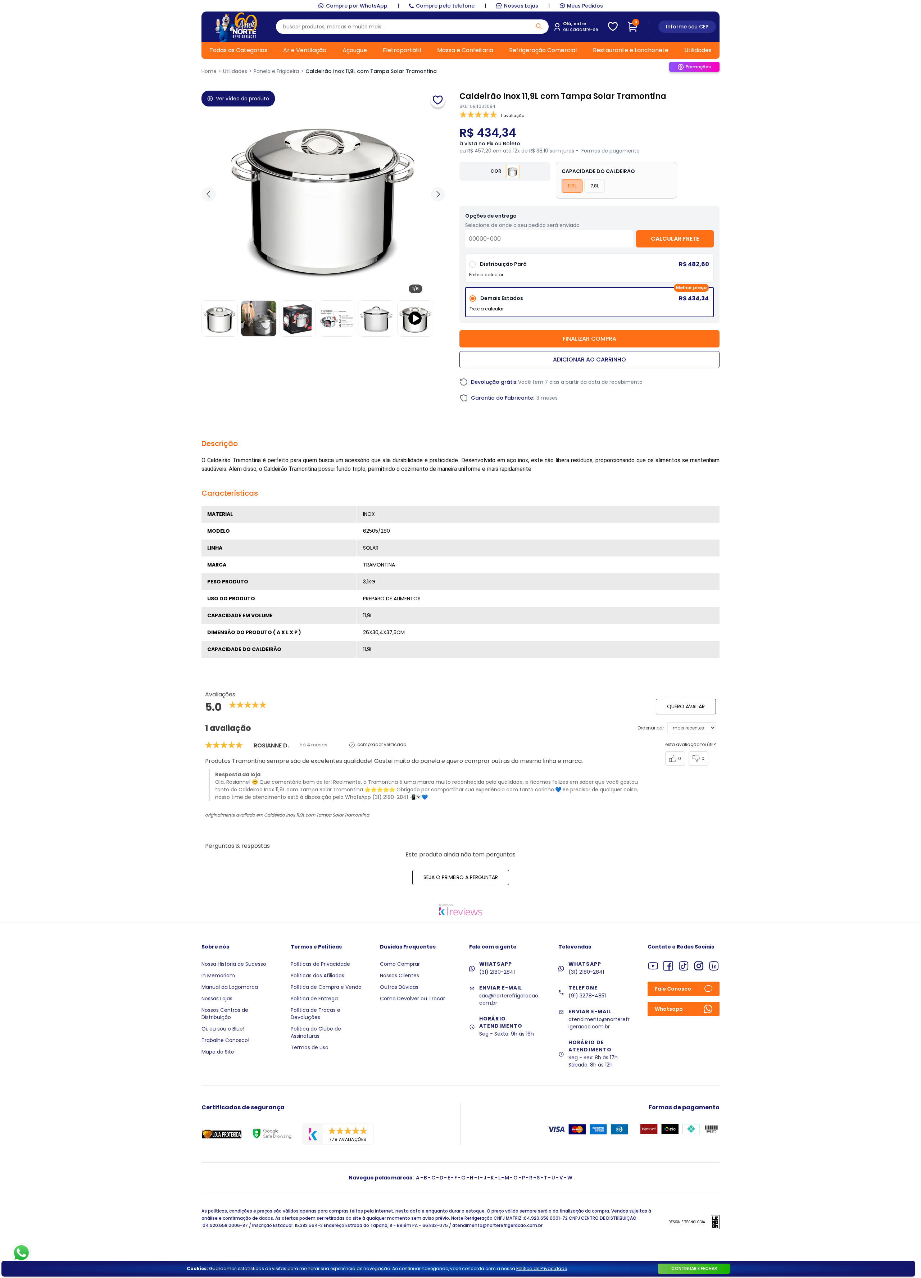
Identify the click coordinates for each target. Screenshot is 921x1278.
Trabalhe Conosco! (225, 1040)
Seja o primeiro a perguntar (460, 877)
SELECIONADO (589, 305)
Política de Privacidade (541, 1268)
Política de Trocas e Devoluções (315, 1013)
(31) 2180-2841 (497, 971)
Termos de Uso (309, 1047)
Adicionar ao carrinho (589, 359)
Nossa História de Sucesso (233, 964)
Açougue (354, 50)
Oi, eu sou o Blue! (222, 1028)
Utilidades (698, 50)
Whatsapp (669, 1009)
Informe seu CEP (687, 26)
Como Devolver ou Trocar (412, 998)
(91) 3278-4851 (587, 995)
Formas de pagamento (610, 150)
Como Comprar (400, 964)
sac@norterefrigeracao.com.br (509, 999)
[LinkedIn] (714, 966)
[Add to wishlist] (438, 100)
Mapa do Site (217, 1051)
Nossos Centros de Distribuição (224, 1013)
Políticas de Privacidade (320, 964)
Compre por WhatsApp (356, 5)
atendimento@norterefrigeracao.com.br (599, 1023)
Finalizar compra (589, 339)
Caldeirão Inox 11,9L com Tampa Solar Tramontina (371, 71)
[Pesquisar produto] (538, 26)
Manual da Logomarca (229, 987)
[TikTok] (683, 966)
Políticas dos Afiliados (317, 975)
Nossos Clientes (399, 975)
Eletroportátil (402, 50)
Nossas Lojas (521, 5)
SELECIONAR (589, 271)
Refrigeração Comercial (543, 50)
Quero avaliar (686, 706)
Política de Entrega (314, 998)
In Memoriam (218, 975)
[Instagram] (698, 966)
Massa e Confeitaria (465, 50)
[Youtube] (653, 966)
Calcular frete (675, 239)
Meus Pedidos (585, 5)
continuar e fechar (694, 1268)
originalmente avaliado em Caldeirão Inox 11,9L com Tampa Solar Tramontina (287, 815)
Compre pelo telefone (445, 5)
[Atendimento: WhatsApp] (21, 1253)
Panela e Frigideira (276, 71)
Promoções (698, 67)
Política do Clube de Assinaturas (316, 1032)
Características (229, 493)
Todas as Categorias (238, 50)
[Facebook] (668, 966)
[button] (438, 194)
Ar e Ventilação (304, 50)
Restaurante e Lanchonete (630, 50)
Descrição (219, 443)
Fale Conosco (673, 988)
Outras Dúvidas (399, 987)
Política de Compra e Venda (326, 987)
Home (209, 71)
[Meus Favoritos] (613, 26)
